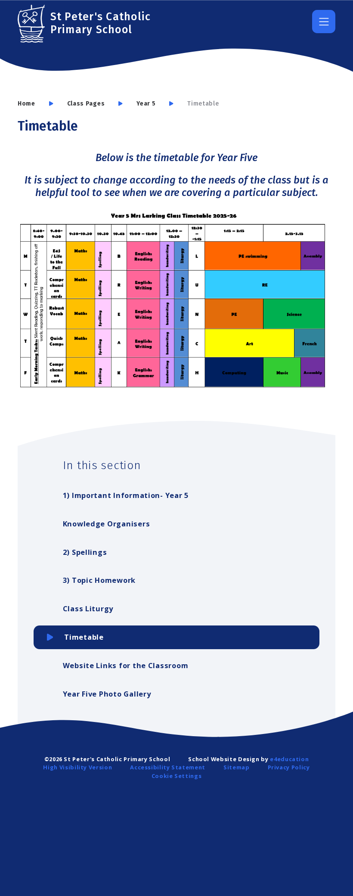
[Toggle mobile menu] (323, 21)
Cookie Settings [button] (177, 776)
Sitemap (236, 767)
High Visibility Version (77, 767)
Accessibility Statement (167, 767)
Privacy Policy (289, 767)
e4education (289, 759)
